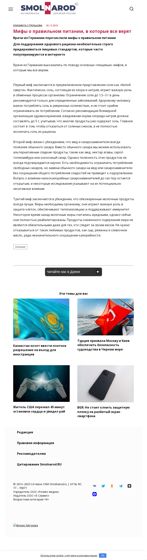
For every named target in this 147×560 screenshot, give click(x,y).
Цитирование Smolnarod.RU (39, 464)
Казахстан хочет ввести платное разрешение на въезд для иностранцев (39, 350)
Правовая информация (35, 443)
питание (20, 246)
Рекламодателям (31, 454)
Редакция (25, 432)
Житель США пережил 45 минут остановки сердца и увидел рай (39, 409)
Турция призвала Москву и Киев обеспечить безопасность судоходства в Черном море (103, 344)
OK (103, 555)
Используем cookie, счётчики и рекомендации (69, 555)
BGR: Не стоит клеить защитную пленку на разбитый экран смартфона (103, 411)
